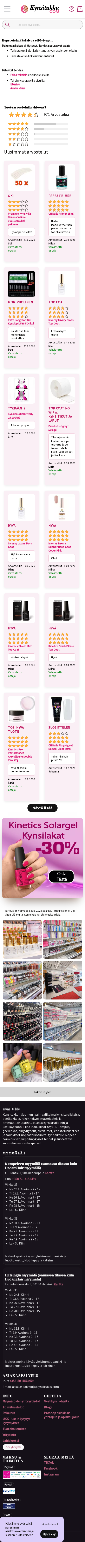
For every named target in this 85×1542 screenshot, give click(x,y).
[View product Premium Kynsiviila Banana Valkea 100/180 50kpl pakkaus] (21, 191)
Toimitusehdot (13, 1407)
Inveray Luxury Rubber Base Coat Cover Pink (59, 547)
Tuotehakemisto (14, 1429)
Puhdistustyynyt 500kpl (58, 428)
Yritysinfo (9, 1435)
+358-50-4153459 (24, 1179)
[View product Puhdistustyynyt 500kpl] (61, 404)
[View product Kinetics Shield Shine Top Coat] (61, 624)
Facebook (50, 1468)
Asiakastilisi (17, 88)
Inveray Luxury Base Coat (20, 545)
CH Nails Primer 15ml (60, 213)
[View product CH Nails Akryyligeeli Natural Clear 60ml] (61, 723)
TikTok (49, 1462)
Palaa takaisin (18, 75)
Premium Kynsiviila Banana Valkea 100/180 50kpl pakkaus (19, 219)
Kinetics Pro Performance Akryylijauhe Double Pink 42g (20, 755)
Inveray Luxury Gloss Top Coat (61, 321)
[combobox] (42, 24)
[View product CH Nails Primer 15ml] (61, 191)
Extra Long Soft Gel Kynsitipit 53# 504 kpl (21, 321)
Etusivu (15, 84)
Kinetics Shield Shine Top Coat (61, 648)
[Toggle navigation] (7, 9)
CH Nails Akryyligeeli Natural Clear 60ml (60, 747)
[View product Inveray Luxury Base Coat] (21, 521)
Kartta (49, 1173)
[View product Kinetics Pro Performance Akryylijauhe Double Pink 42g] (21, 723)
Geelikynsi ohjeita (56, 1401)
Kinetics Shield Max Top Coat (20, 648)
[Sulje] (7, 24)
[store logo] (42, 9)
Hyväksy (49, 1534)
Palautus (9, 1413)
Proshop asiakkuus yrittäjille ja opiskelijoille (61, 1415)
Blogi (48, 1407)
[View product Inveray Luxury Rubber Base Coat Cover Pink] (61, 521)
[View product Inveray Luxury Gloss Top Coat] (61, 298)
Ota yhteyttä (13, 1447)
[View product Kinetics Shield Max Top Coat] (21, 624)
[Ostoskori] (80, 9)
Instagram (51, 1474)
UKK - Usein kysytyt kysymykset (16, 1421)
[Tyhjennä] (77, 24)
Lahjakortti (11, 1440)
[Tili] (71, 9)
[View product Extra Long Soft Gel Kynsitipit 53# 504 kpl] (21, 298)
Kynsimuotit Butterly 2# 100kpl (20, 415)
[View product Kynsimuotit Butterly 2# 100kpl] (21, 404)
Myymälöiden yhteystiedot (21, 1401)
